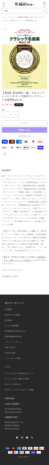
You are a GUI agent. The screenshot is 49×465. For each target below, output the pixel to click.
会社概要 (8, 309)
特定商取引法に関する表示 (15, 331)
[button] (3, 3)
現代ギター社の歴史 (12, 315)
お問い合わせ (10, 347)
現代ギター (27, 457)
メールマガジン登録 (12, 358)
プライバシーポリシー (13, 342)
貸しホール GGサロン (13, 384)
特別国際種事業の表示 (13, 336)
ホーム (4, 17)
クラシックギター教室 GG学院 (17, 379)
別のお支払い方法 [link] (24, 136)
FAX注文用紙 (10, 353)
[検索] (44, 10)
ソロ (11, 17)
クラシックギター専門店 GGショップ (19, 373)
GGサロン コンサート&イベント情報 (19, 389)
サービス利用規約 (12, 325)
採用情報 (8, 320)
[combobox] (24, 11)
